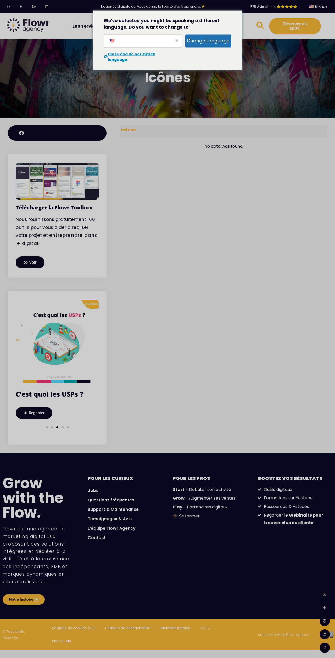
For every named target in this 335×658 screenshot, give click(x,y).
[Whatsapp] (8, 6)
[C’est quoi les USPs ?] (57, 341)
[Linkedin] (47, 6)
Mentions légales (175, 628)
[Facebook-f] (21, 6)
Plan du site (61, 641)
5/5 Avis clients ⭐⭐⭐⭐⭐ (273, 6)
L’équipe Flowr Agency (112, 528)
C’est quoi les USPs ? (49, 394)
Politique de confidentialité (127, 628)
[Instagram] (325, 648)
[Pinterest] (34, 6)
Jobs (93, 491)
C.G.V (205, 628)
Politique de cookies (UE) (73, 628)
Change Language (208, 40)
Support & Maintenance (113, 509)
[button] (47, 427)
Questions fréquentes (111, 500)
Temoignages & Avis (110, 519)
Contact (97, 538)
